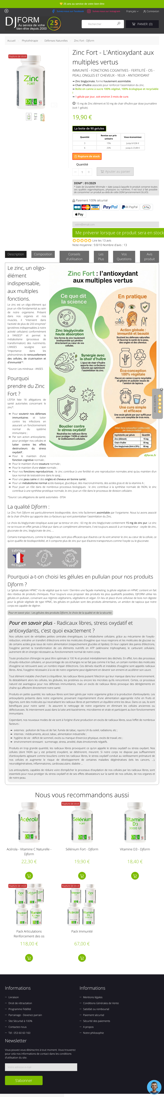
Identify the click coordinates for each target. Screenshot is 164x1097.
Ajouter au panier (115, 171)
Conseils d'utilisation (74, 256)
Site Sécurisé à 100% (20, 1021)
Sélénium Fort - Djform (82, 849)
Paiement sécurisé (93, 1015)
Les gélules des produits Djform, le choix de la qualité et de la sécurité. (72, 612)
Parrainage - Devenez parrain (25, 1015)
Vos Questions (124, 256)
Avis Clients (155, 404)
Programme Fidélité (19, 1009)
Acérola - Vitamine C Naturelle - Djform (29, 851)
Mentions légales (92, 997)
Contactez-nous (17, 1027)
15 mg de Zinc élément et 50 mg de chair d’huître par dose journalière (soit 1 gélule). (114, 105)
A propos (88, 1027)
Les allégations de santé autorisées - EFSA (42, 497)
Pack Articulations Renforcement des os (29, 933)
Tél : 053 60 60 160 (19, 1033)
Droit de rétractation (20, 1003)
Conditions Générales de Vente (101, 1003)
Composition (43, 254)
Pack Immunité (82, 931)
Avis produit (149, 256)
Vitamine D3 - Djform (135, 849)
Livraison (13, 997)
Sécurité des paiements (96, 1021)
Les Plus (101, 256)
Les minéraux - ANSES (30, 369)
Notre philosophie (93, 1033)
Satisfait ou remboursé (96, 1009)
